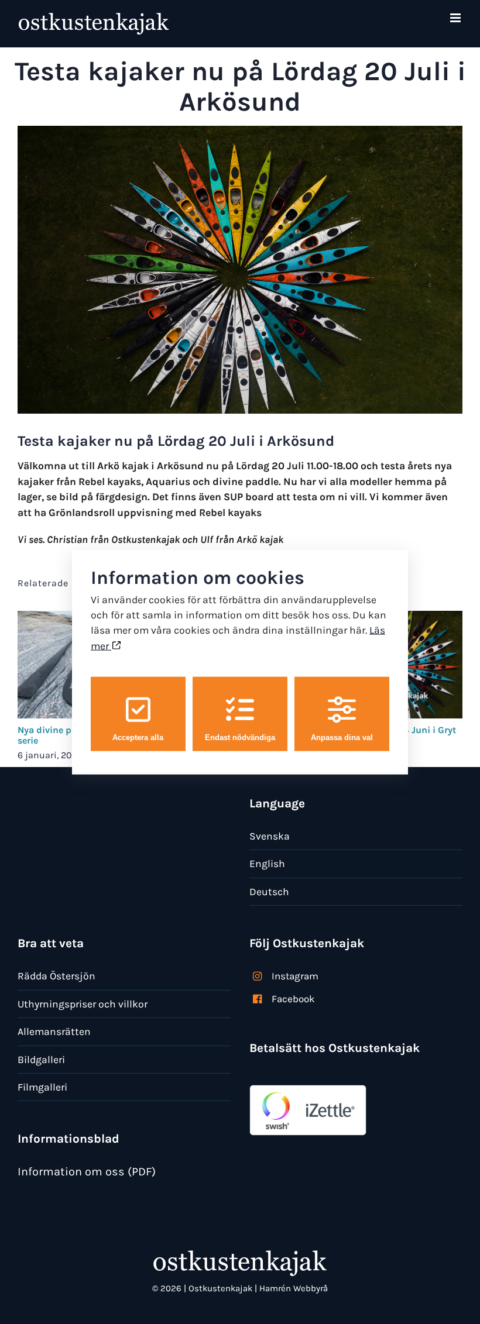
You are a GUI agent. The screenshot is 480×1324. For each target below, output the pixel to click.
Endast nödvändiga (240, 737)
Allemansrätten (54, 1031)
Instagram (295, 976)
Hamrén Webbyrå (293, 1288)
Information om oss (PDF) (87, 1171)
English (267, 863)
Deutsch (269, 891)
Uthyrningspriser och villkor (83, 1004)
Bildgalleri (41, 1059)
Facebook (293, 999)
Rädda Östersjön (56, 976)
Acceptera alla (137, 737)
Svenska (269, 836)
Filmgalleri (42, 1087)
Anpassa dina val (342, 737)
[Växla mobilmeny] (456, 18)
